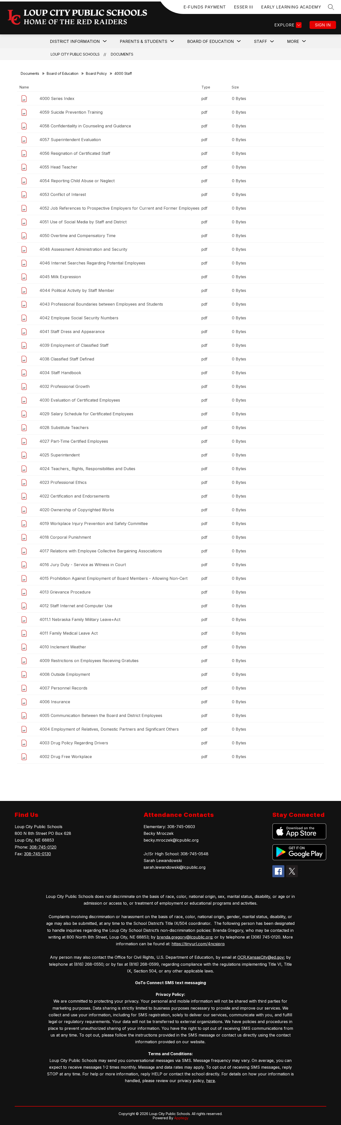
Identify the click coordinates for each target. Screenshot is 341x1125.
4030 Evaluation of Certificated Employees (79, 400)
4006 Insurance (54, 701)
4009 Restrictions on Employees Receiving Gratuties (89, 660)
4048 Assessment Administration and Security (83, 249)
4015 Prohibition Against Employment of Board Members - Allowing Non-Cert (113, 578)
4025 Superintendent (59, 454)
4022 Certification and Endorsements (74, 496)
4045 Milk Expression (60, 276)
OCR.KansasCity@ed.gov (260, 957)
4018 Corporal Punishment (65, 537)
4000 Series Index (56, 98)
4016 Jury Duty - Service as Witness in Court (82, 564)
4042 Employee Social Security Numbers (78, 317)
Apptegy (181, 1118)
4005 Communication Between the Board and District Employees (100, 715)
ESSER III (243, 6)
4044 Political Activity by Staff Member (76, 290)
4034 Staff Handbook (60, 372)
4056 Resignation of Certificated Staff (74, 153)
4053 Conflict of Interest (62, 194)
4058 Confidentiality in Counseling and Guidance (85, 125)
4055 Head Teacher (58, 167)
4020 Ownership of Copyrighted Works (76, 509)
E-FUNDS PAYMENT (204, 6)
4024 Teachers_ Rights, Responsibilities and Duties (87, 468)
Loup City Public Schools (75, 54)
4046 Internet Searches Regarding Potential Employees (92, 262)
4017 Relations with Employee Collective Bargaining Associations (100, 550)
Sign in (323, 24)
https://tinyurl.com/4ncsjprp (198, 943)
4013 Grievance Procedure (65, 592)
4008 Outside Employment (64, 674)
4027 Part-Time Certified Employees (73, 441)
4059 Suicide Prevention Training (71, 112)
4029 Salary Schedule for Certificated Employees (86, 413)
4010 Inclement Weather (62, 646)
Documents (122, 54)
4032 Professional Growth (64, 386)
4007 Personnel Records (63, 688)
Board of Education (62, 73)
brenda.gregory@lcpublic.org (184, 937)
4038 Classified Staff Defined (66, 358)
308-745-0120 (42, 847)
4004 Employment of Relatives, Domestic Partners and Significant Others (109, 729)
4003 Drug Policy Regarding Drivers (73, 742)
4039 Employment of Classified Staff (74, 345)
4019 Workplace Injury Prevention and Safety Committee (93, 523)
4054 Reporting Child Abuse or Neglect (77, 180)
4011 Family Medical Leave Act (68, 633)
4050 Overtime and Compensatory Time (77, 235)
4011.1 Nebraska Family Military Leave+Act (79, 619)
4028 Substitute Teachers (64, 427)
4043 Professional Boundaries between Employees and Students (101, 304)
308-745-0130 (37, 853)
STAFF (260, 41)
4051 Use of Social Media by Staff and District (83, 221)
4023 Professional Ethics (63, 482)
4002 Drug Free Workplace (65, 756)
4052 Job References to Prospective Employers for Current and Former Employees (119, 208)
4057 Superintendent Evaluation (70, 139)
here (210, 1080)
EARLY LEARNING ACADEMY (291, 6)
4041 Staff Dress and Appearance (72, 331)
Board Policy (96, 73)
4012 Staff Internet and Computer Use (75, 605)
